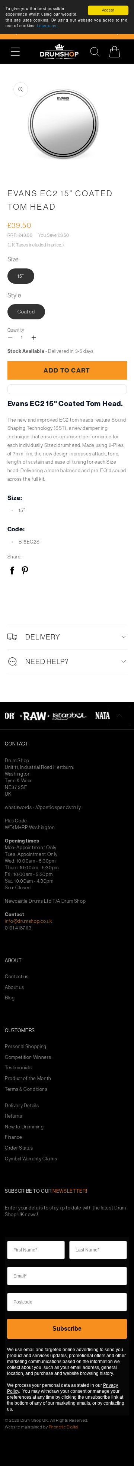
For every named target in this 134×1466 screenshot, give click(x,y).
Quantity (16, 330)
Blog (10, 998)
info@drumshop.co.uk (28, 921)
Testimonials (18, 1067)
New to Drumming (24, 1127)
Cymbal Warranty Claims (31, 1158)
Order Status (19, 1148)
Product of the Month (28, 1078)
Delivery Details (22, 1105)
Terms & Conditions (26, 1089)
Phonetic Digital (63, 1427)
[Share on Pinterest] (24, 571)
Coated (26, 312)
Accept (108, 10)
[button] (19, 51)
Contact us (17, 976)
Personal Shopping (26, 1046)
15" (21, 276)
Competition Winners (28, 1057)
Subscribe (67, 1328)
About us (14, 987)
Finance (13, 1137)
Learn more (47, 25)
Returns (13, 1116)
